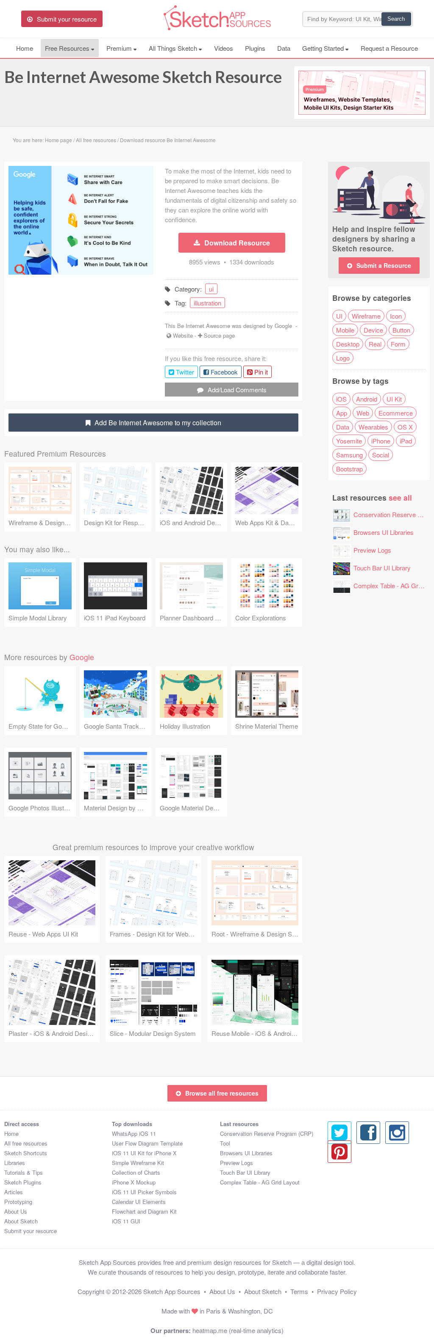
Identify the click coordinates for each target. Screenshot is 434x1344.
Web (362, 412)
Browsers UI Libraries (383, 532)
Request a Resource (389, 48)
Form (398, 343)
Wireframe (366, 315)
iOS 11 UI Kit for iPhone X (144, 1153)
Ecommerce (395, 412)
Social (380, 454)
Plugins (255, 48)
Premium (120, 48)
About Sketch (21, 1221)
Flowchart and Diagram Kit (144, 1211)
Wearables (373, 426)
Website (183, 335)
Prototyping (18, 1202)
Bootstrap (349, 468)
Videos (223, 48)
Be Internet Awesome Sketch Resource (143, 76)
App (341, 412)
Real (375, 343)
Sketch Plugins (23, 1182)
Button (401, 329)
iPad (406, 440)
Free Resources (68, 48)
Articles (13, 1192)
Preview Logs (372, 549)
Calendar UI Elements (139, 1202)
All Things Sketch (174, 48)
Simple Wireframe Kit (138, 1163)
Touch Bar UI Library (382, 567)
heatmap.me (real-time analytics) (238, 1330)
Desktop (347, 343)
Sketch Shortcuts (25, 1153)
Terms (299, 1291)
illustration (207, 302)
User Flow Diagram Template (147, 1143)
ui (211, 288)
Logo (343, 357)
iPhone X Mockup (134, 1182)
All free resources (25, 1143)
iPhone (380, 440)
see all (400, 497)
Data (283, 48)
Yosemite (349, 440)
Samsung (349, 454)
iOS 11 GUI (126, 1221)
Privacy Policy (337, 1291)
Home (24, 48)
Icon (396, 315)
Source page (219, 335)
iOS (341, 398)
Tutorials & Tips (23, 1172)
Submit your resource (30, 1231)
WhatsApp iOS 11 (134, 1133)
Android (366, 398)
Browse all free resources (222, 1093)
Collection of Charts (136, 1172)
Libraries (14, 1163)
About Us (15, 1211)
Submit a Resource (383, 265)
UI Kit (394, 398)
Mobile (345, 329)
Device (373, 329)
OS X (405, 426)
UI (339, 315)
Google (283, 326)
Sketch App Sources (171, 1291)
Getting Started (323, 48)
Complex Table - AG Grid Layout (260, 1182)
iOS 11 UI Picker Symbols (144, 1192)
